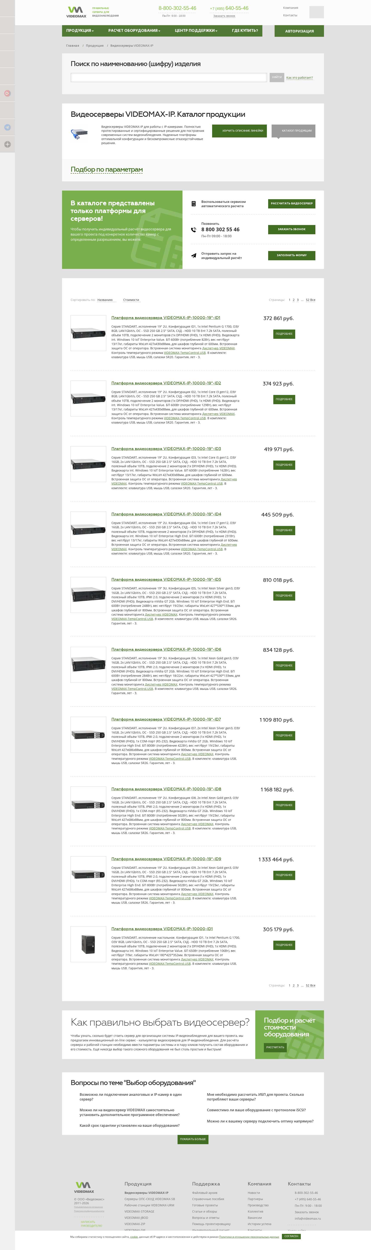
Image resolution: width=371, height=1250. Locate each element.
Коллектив (255, 1211)
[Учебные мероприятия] (7, 59)
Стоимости (131, 300)
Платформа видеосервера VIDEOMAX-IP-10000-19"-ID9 (166, 859)
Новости (254, 1193)
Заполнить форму (292, 255)
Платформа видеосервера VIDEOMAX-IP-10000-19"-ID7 (166, 719)
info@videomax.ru (308, 1218)
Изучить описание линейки (243, 131)
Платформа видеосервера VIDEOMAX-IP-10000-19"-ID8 (166, 789)
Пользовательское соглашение (88, 1206)
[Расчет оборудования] (7, 25)
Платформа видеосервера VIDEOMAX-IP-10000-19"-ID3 (166, 448)
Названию (105, 300)
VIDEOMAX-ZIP (135, 1224)
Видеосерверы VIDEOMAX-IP (147, 1193)
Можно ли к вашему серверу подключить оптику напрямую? (260, 1121)
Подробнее (284, 334)
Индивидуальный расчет (211, 1230)
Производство (258, 1205)
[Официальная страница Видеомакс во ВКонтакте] (7, 110)
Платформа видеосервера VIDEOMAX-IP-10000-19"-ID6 (166, 649)
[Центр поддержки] (7, 42)
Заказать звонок (292, 229)
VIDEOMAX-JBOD (136, 1218)
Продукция (138, 1184)
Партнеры (255, 1199)
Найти (277, 77)
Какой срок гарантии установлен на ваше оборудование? (129, 1125)
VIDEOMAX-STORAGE (139, 1211)
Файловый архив (204, 1193)
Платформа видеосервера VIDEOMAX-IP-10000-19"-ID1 (165, 317)
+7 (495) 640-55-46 (308, 1199)
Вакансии (255, 1218)
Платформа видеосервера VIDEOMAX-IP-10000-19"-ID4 (166, 514)
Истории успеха (259, 1224)
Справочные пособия (208, 1199)
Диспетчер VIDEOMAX (218, 348)
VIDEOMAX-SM (135, 1230)
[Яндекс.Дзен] (7, 144)
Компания (290, 8)
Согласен (291, 1236)
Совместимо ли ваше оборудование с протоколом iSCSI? (256, 1110)
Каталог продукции (297, 131)
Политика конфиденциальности (89, 1211)
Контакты (290, 15)
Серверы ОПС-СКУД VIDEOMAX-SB (150, 1199)
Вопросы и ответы (205, 1218)
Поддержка (206, 1184)
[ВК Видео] (7, 93)
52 (307, 300)
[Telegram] (7, 127)
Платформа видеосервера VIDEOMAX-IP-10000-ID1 (162, 928)
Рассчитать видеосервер (292, 203)
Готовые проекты (205, 1205)
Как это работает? (299, 78)
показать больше (193, 1139)
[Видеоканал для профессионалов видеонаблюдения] (7, 76)
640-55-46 (229, 8)
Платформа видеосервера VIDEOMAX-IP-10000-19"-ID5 (166, 579)
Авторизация (299, 31)
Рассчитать (275, 1047)
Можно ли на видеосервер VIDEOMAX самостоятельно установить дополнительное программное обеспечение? (129, 1112)
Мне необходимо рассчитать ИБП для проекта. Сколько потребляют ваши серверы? (255, 1097)
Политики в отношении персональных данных (249, 1237)
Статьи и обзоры (204, 1211)
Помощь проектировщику (211, 1224)
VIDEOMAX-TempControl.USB (185, 353)
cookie (134, 1237)
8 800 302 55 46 (220, 229)
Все (312, 300)
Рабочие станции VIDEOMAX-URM (149, 1205)
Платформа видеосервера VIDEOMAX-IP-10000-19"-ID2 (166, 383)
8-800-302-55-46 (177, 8)
